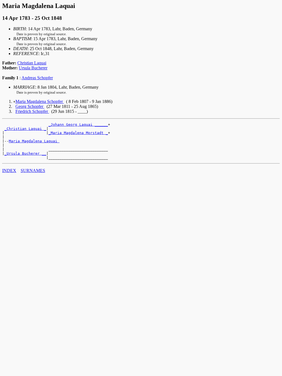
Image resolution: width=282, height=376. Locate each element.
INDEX (9, 170)
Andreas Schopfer (37, 77)
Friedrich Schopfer (32, 111)
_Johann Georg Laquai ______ (78, 124)
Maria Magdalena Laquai (34, 141)
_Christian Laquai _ (25, 129)
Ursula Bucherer (33, 68)
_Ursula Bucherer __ (25, 153)
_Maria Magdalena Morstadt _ (78, 133)
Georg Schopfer (29, 106)
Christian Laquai (31, 63)
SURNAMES (33, 170)
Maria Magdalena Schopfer (39, 101)
